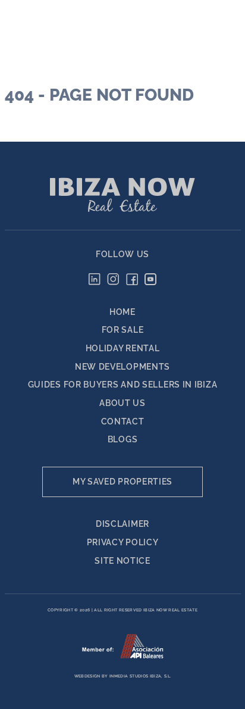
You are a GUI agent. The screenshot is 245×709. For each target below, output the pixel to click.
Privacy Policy (123, 542)
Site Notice (122, 561)
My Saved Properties (122, 481)
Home (122, 312)
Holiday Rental (123, 348)
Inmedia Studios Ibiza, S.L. (140, 676)
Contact (123, 421)
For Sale (123, 330)
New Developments (122, 366)
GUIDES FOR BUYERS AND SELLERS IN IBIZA (123, 384)
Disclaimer (122, 524)
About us (122, 403)
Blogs (123, 439)
